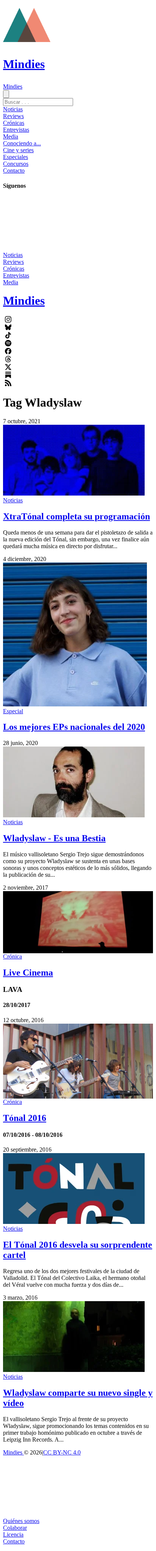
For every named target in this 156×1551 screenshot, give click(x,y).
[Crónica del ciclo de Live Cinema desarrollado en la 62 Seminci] (78, 922)
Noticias (13, 109)
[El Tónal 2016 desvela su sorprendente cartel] (74, 1222)
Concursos (15, 164)
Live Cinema (28, 972)
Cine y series (18, 150)
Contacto (14, 170)
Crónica (12, 956)
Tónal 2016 (24, 1118)
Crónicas (13, 123)
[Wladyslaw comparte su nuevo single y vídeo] (74, 1370)
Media (10, 136)
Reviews (13, 116)
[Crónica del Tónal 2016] (78, 1061)
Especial (13, 711)
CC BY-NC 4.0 (62, 1452)
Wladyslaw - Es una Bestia (54, 838)
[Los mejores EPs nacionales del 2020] (75, 704)
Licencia (13, 1534)
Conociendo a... (22, 143)
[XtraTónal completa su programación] (74, 493)
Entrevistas (16, 129)
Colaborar (15, 1528)
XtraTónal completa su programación (76, 516)
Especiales (15, 157)
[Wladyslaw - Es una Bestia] (74, 815)
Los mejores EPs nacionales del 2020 (74, 727)
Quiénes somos (21, 1521)
